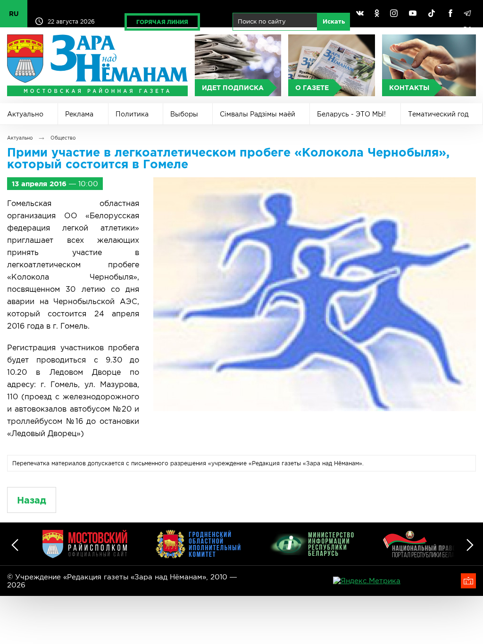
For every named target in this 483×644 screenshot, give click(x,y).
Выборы (184, 114)
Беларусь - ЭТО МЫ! (351, 114)
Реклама (79, 114)
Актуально (25, 114)
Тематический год (438, 114)
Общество (62, 137)
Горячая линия (162, 22)
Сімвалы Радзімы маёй (257, 114)
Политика (132, 114)
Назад (31, 500)
